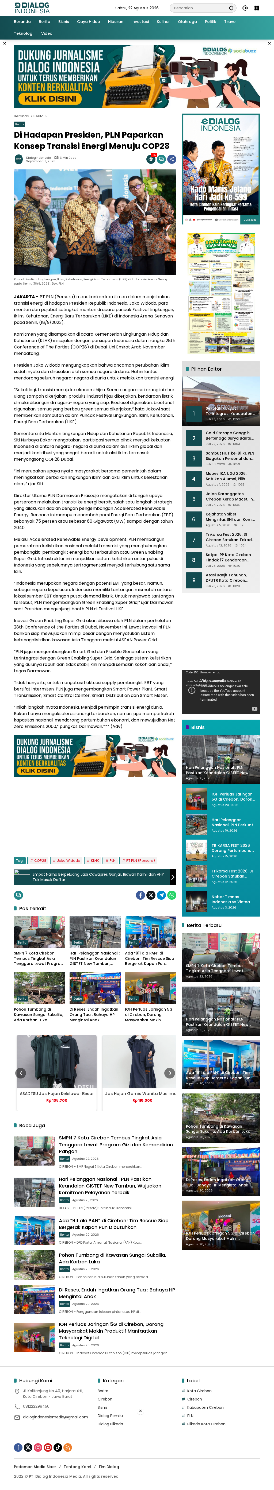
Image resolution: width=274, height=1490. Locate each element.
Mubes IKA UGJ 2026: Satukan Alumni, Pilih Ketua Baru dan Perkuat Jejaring (229, 476)
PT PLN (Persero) (140, 860)
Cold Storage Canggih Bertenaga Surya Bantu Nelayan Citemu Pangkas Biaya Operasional (230, 435)
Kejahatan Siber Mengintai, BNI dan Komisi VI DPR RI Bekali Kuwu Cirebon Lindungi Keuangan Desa (230, 517)
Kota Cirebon (199, 1391)
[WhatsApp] (171, 895)
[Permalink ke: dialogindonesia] (20, 159)
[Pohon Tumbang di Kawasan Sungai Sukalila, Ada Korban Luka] (39, 988)
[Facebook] (140, 895)
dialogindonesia (38, 157)
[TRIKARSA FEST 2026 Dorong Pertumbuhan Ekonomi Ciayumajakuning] (196, 850)
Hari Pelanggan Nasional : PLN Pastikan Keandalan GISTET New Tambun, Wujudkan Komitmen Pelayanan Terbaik (95, 959)
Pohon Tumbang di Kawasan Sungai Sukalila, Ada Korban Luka (38, 1014)
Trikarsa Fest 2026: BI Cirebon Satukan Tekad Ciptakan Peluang (229, 537)
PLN (113, 860)
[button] (231, 7)
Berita (19, 124)
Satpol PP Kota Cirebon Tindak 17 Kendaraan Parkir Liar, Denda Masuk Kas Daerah (229, 557)
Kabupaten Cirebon (205, 1407)
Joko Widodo (68, 860)
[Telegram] (161, 895)
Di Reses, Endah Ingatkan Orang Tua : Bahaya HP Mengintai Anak (94, 1014)
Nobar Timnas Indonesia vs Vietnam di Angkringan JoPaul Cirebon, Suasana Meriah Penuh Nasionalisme (233, 899)
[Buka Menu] (257, 8)
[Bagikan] (171, 159)
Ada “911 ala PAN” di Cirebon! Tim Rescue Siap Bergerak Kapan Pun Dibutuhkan (149, 959)
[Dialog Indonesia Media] (32, 7)
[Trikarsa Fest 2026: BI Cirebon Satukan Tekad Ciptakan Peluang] (196, 876)
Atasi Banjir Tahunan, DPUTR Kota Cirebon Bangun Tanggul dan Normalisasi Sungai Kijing (230, 578)
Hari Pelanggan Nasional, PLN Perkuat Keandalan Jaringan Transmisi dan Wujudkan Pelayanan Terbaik (232, 822)
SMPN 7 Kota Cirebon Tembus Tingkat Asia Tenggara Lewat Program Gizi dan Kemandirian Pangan (39, 959)
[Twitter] (150, 895)
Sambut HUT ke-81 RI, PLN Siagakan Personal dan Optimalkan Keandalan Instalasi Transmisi (230, 456)
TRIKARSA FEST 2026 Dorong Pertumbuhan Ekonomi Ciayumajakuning (233, 848)
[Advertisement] (95, 814)
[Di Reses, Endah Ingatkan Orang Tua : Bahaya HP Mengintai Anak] (95, 988)
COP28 (40, 860)
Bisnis (103, 1407)
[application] (221, 692)
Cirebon (105, 1399)
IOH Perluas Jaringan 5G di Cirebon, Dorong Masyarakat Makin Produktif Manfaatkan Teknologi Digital (149, 1015)
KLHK (95, 860)
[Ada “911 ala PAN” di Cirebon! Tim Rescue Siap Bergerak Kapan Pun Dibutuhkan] (150, 932)
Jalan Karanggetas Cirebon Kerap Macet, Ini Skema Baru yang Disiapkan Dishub (230, 496)
